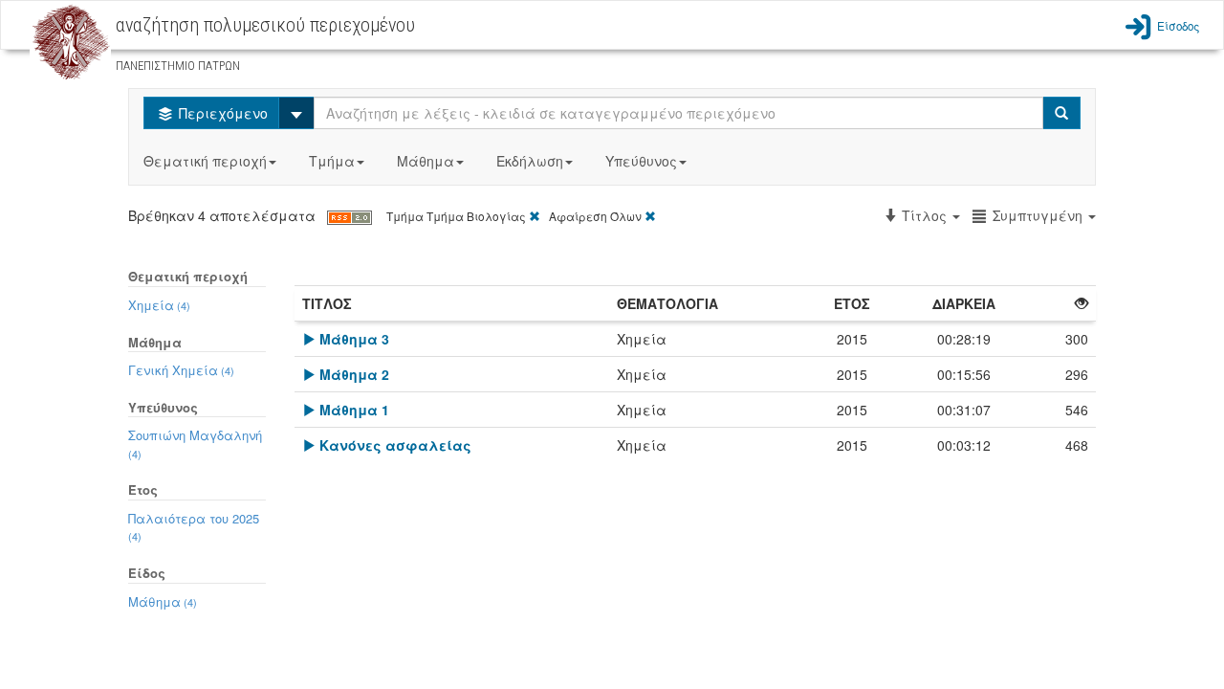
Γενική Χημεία (181, 370)
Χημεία (159, 305)
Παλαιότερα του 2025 (193, 527)
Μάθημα (425, 160)
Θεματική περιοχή (205, 160)
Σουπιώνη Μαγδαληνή (195, 443)
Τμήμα (332, 160)
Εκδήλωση (529, 160)
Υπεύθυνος (641, 160)
